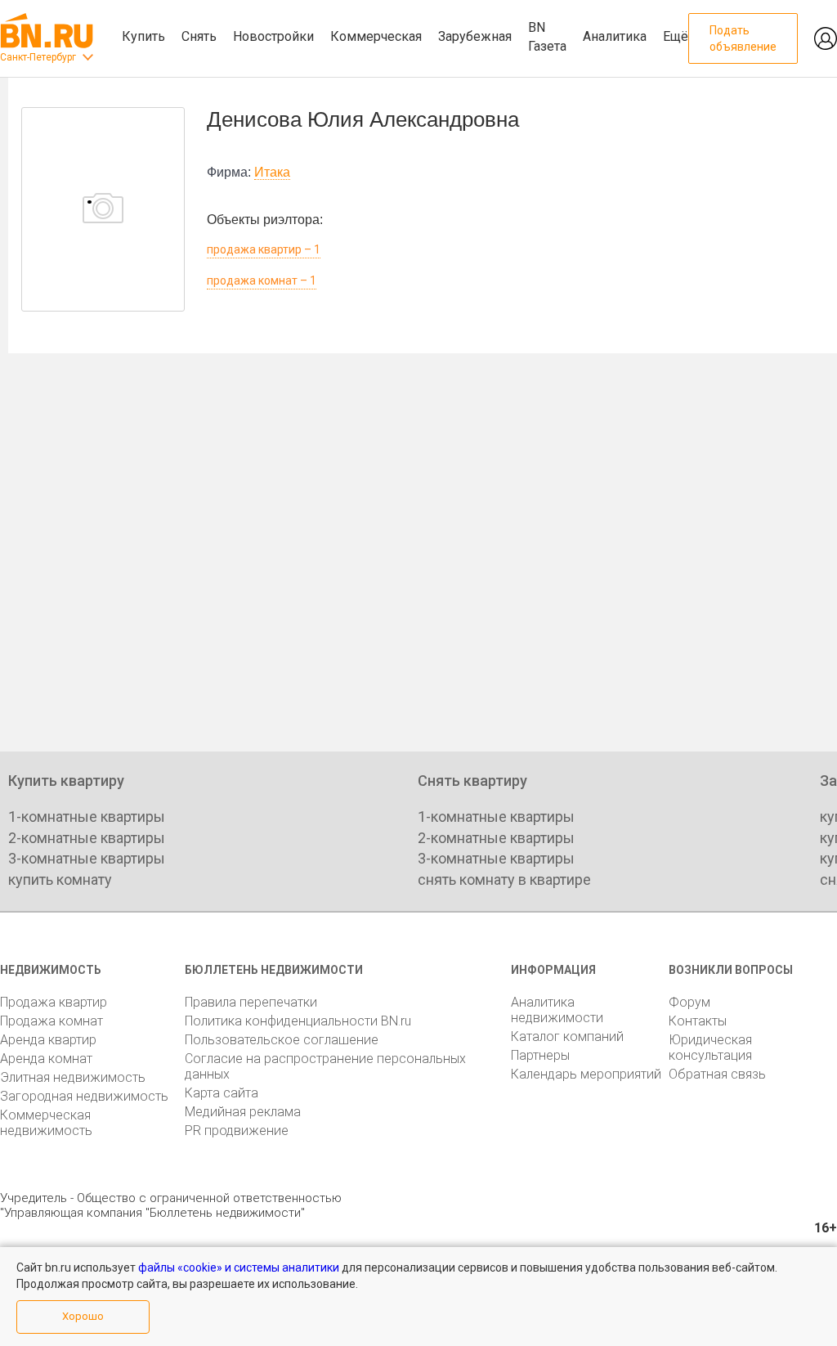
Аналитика (615, 36)
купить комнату (60, 879)
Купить (143, 36)
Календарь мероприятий (586, 1074)
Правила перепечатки (251, 1002)
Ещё (675, 36)
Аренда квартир (48, 1040)
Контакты (698, 1021)
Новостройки (273, 36)
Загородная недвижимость (84, 1096)
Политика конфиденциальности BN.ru (298, 1021)
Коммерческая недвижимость (46, 1122)
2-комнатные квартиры (86, 837)
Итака (272, 172)
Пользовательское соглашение (281, 1040)
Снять (199, 36)
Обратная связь (717, 1074)
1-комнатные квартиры (86, 816)
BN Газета (547, 37)
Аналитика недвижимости (557, 1009)
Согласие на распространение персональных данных (325, 1066)
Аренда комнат (46, 1058)
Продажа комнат (51, 1021)
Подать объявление (743, 38)
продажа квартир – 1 (263, 249)
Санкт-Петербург (38, 57)
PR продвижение (237, 1130)
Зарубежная (475, 36)
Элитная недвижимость (72, 1077)
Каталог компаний (567, 1036)
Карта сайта (221, 1093)
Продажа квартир (53, 1002)
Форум (689, 1002)
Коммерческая (376, 36)
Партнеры (540, 1055)
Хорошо (83, 1316)
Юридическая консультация (710, 1047)
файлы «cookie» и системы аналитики (238, 1267)
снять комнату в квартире (504, 879)
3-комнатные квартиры (86, 858)
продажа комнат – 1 (261, 280)
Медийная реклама (243, 1111)
